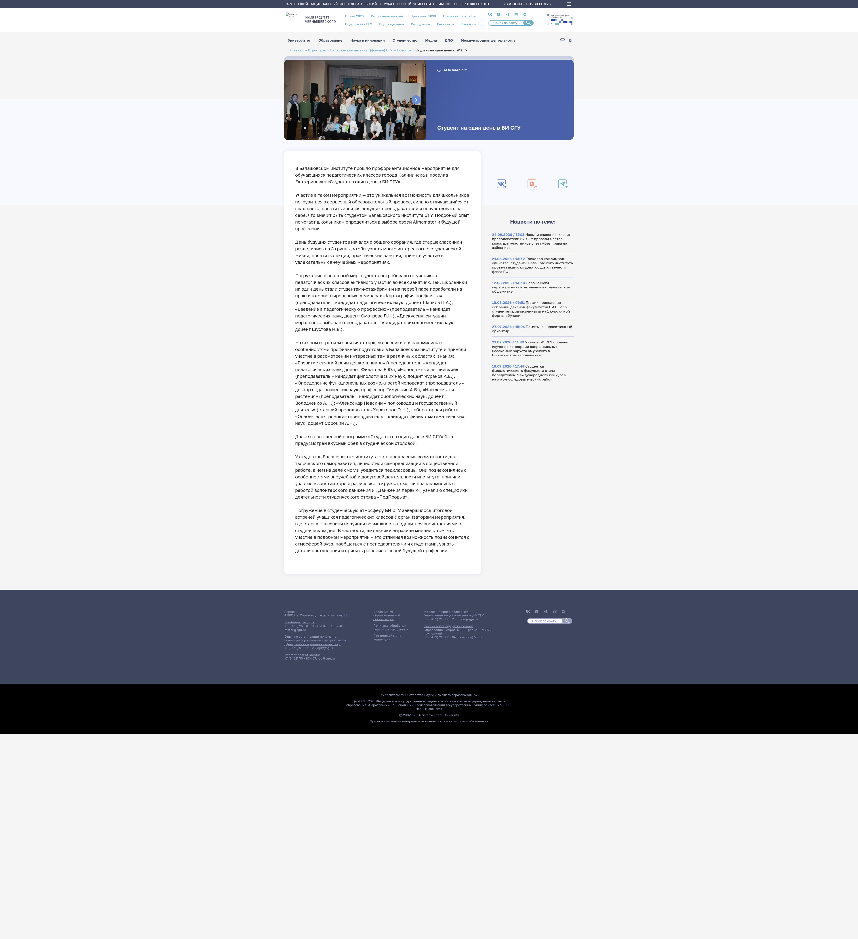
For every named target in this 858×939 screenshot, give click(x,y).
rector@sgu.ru (295, 630)
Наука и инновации (367, 40)
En (571, 40)
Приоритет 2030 (423, 16)
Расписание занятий (387, 16)
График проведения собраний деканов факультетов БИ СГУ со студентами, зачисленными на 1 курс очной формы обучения (531, 309)
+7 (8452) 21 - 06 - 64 (440, 637)
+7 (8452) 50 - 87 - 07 (300, 658)
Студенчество (405, 40)
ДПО (449, 40)
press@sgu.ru (467, 619)
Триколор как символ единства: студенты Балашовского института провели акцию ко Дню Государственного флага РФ (532, 265)
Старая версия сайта (459, 16)
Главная (296, 50)
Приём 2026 (354, 16)
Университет (299, 40)
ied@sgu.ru (326, 658)
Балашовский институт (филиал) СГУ (361, 50)
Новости (404, 50)
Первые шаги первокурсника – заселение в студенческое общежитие (531, 287)
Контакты (468, 24)
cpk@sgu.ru (326, 648)
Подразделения (391, 24)
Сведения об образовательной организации (386, 615)
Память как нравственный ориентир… (532, 328)
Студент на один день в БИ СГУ (479, 127)
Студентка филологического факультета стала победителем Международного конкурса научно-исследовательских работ (529, 372)
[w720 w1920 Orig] (417, 131)
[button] (548, 15)
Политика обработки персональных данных (390, 627)
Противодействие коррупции (387, 637)
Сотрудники (420, 24)
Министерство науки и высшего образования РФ (439, 695)
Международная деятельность (488, 40)
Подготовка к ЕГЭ (358, 24)
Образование (330, 40)
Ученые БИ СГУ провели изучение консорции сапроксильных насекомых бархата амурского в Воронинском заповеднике (530, 348)
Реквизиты (445, 24)
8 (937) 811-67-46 (330, 626)
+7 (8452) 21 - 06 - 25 (440, 619)
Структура (317, 50)
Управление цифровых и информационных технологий (457, 631)
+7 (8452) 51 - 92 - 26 (299, 648)
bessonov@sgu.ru (471, 637)
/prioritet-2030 (561, 19)
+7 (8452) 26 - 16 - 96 (299, 626)
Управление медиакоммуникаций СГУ (454, 615)
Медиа (431, 40)
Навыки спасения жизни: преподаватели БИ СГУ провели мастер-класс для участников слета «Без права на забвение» (531, 241)
